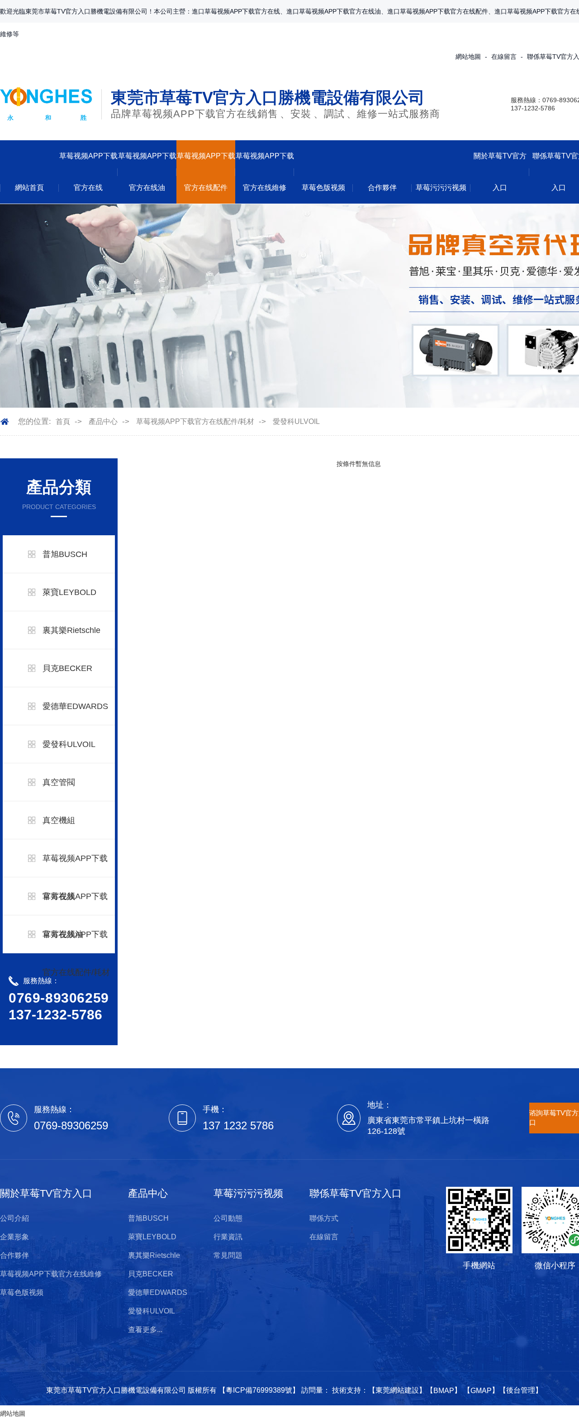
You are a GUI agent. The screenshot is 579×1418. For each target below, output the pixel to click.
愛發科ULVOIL (296, 421)
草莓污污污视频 (441, 187)
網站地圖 (468, 56)
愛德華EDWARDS (75, 706)
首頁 (63, 421)
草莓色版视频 (323, 187)
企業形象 (14, 1237)
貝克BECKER (67, 668)
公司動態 (228, 1218)
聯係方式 (323, 1218)
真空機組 (59, 820)
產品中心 (103, 421)
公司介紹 (14, 1218)
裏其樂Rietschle (71, 630)
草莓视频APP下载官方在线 (88, 171)
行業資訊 (228, 1237)
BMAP (443, 1390)
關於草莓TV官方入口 (500, 171)
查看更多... (145, 1329)
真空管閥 (59, 782)
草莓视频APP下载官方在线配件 (206, 171)
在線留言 (504, 56)
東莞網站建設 (397, 1390)
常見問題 (228, 1255)
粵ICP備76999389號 (259, 1390)
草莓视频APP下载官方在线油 (147, 171)
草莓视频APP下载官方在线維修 (265, 171)
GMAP (481, 1390)
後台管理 (520, 1390)
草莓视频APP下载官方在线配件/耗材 (195, 421)
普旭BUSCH (65, 554)
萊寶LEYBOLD (69, 592)
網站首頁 (29, 187)
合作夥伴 (382, 187)
